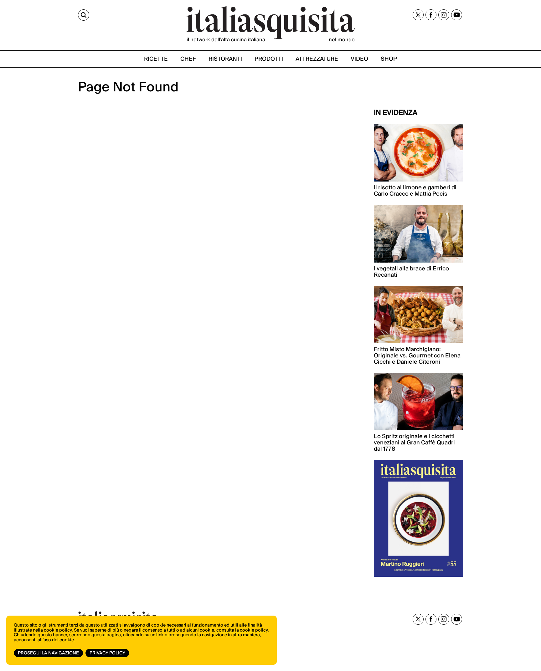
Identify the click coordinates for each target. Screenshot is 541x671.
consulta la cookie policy (242, 630)
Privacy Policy (107, 653)
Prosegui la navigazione (48, 653)
